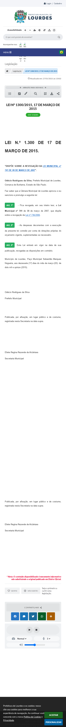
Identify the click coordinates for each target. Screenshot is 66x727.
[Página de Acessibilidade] (54, 30)
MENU (6, 52)
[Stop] (36, 630)
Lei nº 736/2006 (32, 215)
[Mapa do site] (49, 30)
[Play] (29, 630)
